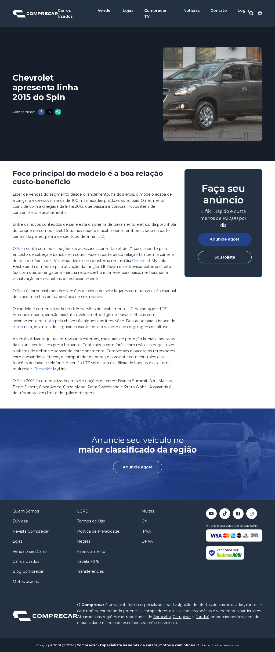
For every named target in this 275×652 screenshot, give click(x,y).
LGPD (83, 511)
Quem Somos (26, 511)
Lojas (128, 10)
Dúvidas (20, 521)
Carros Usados (26, 561)
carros (152, 645)
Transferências (90, 571)
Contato (219, 10)
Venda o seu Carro (30, 551)
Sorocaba (162, 616)
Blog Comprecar (28, 571)
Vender (105, 10)
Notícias (191, 10)
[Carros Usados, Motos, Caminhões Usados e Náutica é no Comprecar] (35, 13)
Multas (148, 511)
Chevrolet (141, 260)
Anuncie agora (225, 239)
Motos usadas (26, 581)
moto (49, 320)
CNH (146, 521)
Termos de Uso (91, 521)
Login (243, 10)
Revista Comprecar (31, 531)
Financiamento (91, 551)
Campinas (182, 616)
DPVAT (148, 541)
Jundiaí (202, 616)
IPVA (146, 531)
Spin (21, 248)
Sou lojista (224, 257)
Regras (83, 541)
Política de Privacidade (98, 531)
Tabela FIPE (88, 561)
